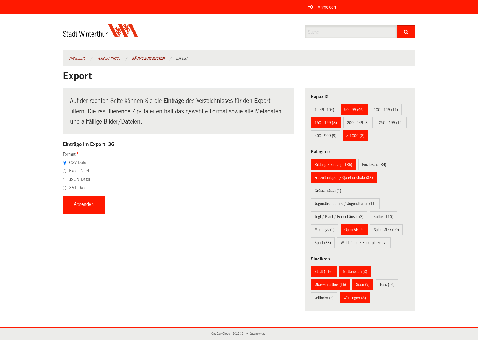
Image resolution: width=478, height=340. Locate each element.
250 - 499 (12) (391, 123)
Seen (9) (363, 284)
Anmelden (327, 7)
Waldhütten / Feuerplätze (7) (364, 243)
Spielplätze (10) (386, 229)
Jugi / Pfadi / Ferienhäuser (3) (339, 216)
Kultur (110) (383, 216)
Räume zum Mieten (148, 58)
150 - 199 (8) (326, 123)
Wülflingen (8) (355, 298)
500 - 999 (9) (325, 136)
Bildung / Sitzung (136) (333, 164)
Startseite (76, 58)
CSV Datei (78, 162)
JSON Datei (79, 179)
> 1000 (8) (355, 136)
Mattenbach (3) (355, 271)
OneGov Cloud (221, 334)
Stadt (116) (324, 271)
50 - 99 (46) (354, 110)
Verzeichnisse (108, 58)
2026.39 (238, 334)
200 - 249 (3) (358, 123)
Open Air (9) (354, 229)
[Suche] (406, 31)
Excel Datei (79, 170)
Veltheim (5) (324, 298)
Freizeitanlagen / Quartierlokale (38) (344, 177)
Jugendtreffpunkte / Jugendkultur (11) (345, 203)
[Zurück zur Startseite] (100, 34)
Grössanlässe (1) (328, 190)
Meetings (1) (324, 229)
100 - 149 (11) (386, 110)
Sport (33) (323, 243)
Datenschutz (258, 334)
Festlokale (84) (374, 164)
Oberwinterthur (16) (330, 284)
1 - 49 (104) (324, 110)
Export (182, 58)
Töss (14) (387, 284)
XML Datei (78, 187)
